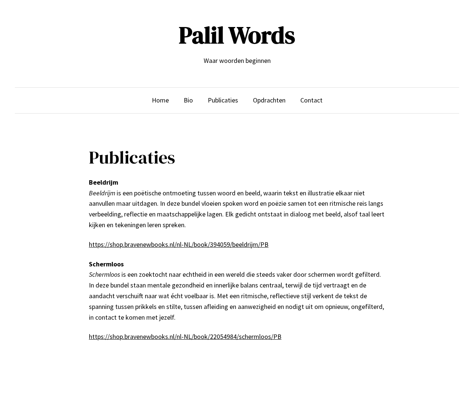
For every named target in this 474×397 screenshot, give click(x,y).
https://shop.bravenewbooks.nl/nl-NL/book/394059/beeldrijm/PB (178, 244)
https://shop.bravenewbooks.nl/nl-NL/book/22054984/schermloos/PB (185, 336)
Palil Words (237, 35)
